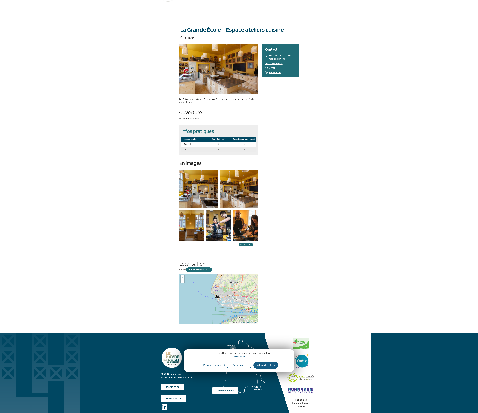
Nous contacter (174, 398)
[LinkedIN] (164, 407)
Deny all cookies (212, 365)
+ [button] (182, 277)
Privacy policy (239, 356)
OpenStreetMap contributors (249, 322)
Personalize (239, 365)
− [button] (182, 280)
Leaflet (231, 322)
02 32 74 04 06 (172, 386)
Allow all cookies (266, 365)
